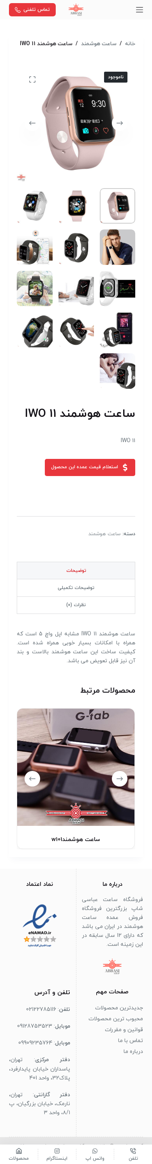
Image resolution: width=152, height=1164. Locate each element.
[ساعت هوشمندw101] (75, 767)
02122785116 (41, 1009)
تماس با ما (130, 1040)
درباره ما (133, 1051)
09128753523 (34, 1026)
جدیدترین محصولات (119, 1008)
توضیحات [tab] (76, 571)
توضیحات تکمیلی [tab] (76, 588)
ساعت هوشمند (104, 534)
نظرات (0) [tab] (76, 605)
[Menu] (139, 9)
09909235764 (35, 1043)
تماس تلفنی (36, 9)
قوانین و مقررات (124, 1029)
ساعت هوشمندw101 (76, 840)
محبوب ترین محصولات (115, 1019)
